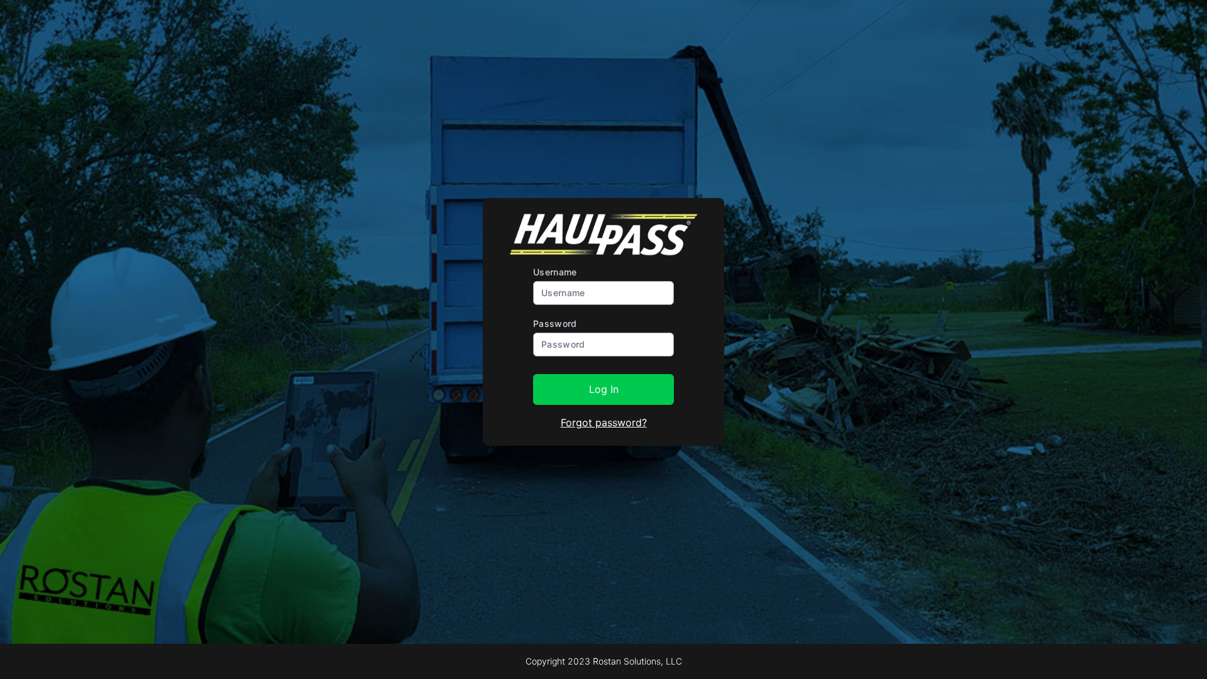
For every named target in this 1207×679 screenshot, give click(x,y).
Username (555, 272)
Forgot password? (604, 422)
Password (555, 323)
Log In (604, 389)
